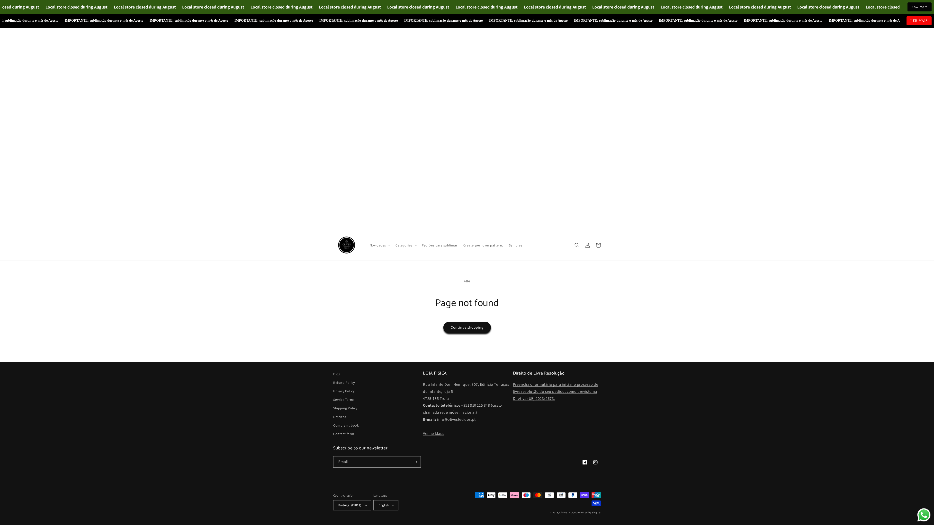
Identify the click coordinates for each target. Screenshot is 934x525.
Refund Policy (344, 382)
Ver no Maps (433, 433)
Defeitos (339, 417)
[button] (380, 245)
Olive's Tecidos (568, 512)
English (383, 505)
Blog (336, 374)
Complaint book (346, 425)
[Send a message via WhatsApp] (924, 515)
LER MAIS (919, 21)
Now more (919, 7)
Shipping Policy (345, 408)
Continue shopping (467, 327)
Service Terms (344, 399)
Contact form (343, 434)
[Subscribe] (415, 462)
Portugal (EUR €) (349, 505)
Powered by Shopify (589, 512)
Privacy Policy (343, 391)
